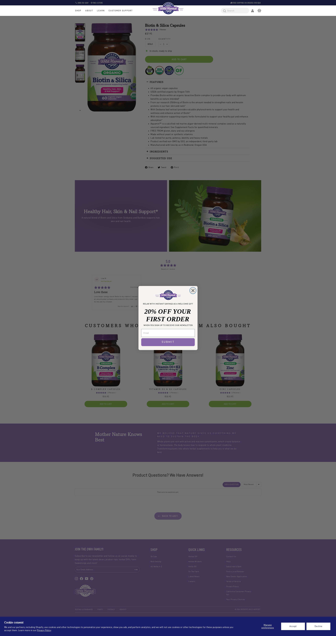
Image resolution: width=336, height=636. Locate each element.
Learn (101, 11)
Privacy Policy (44, 630)
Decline (318, 626)
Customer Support (121, 11)
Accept (293, 626)
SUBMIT (168, 342)
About (89, 11)
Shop (78, 11)
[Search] (223, 11)
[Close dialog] (193, 290)
